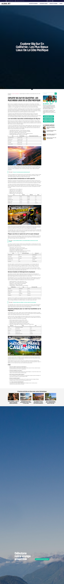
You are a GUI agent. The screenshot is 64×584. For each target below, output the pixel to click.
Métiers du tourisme (53, 3)
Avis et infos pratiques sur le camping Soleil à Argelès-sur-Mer (50, 402)
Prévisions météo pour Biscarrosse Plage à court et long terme (25, 402)
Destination (17, 93)
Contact (61, 3)
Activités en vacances (33, 3)
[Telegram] (56, 101)
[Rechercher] (56, 94)
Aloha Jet (6, 3)
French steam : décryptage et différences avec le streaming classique (51, 127)
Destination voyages (43, 3)
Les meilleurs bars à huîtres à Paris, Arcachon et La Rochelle (51, 131)
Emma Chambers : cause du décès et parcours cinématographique (52, 134)
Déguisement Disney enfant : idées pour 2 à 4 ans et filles (51, 138)
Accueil (13, 93)
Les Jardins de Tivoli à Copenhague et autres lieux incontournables (38, 402)
